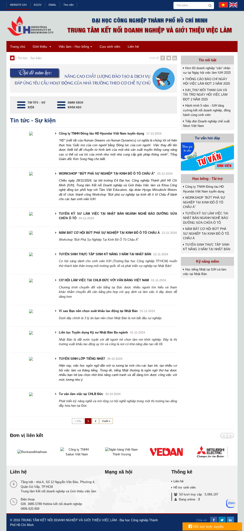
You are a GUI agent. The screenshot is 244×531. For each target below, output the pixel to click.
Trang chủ (17, 46)
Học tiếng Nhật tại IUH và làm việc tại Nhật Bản (204, 272)
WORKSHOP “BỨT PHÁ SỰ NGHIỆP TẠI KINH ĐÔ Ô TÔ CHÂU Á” (107, 173)
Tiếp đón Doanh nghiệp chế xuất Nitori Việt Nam (206, 124)
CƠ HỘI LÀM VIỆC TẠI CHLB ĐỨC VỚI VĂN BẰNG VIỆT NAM (104, 280)
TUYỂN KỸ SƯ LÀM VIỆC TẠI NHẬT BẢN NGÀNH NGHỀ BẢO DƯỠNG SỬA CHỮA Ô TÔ (205, 218)
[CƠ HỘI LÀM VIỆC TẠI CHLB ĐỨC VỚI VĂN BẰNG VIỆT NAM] (31, 280)
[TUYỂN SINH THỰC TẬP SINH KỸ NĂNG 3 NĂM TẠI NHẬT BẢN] (31, 254)
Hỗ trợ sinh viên (184, 487)
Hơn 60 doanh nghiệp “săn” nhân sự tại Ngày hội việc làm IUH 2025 (207, 70)
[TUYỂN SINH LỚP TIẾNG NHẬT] (31, 358)
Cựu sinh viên (110, 46)
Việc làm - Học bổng (74, 46)
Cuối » (106, 421)
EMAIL (52, 4)
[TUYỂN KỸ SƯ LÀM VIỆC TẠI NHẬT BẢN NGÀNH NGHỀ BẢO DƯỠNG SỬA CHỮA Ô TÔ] (31, 213)
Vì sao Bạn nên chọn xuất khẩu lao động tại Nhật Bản (98, 311)
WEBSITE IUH (18, 4)
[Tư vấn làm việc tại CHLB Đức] (31, 394)
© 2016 (15, 520)
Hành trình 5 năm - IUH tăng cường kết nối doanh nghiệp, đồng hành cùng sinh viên (206, 110)
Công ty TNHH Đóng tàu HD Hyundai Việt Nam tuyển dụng (101, 133)
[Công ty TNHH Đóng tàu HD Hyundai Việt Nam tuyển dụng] (31, 133)
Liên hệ (133, 46)
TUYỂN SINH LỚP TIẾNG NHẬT (82, 358)
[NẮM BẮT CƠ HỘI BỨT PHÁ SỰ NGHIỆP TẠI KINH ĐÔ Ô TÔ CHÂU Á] (31, 232)
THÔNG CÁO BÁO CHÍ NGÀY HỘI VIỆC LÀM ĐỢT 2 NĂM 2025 (206, 81)
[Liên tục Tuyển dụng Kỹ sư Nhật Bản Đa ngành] (31, 332)
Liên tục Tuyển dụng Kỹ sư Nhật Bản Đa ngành (93, 332)
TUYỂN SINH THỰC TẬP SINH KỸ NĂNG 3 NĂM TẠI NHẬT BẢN (105, 254)
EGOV (37, 4)
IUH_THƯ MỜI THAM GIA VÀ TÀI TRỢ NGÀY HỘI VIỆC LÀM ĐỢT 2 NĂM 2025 (205, 94)
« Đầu (78, 421)
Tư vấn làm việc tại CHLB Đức (81, 394)
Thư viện (68, 4)
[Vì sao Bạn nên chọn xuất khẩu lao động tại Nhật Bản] (31, 311)
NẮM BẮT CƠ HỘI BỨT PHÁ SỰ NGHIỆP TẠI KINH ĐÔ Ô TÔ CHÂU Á (109, 232)
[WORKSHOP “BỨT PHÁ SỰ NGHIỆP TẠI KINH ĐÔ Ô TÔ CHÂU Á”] (31, 173)
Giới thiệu (40, 46)
